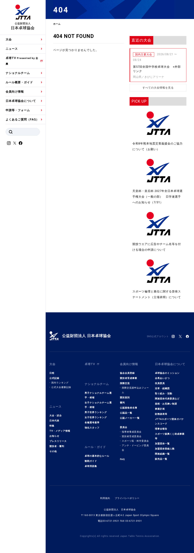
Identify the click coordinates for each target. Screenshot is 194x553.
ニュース (12, 48)
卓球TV (22, 60)
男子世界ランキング (96, 412)
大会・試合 (55, 415)
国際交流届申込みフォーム (135, 390)
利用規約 (105, 498)
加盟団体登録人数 (165, 448)
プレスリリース (58, 441)
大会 (9, 39)
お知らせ (54, 436)
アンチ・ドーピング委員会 (135, 447)
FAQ (122, 459)
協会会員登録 (127, 373)
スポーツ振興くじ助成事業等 (170, 436)
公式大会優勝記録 (61, 387)
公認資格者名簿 (128, 407)
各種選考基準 (92, 422)
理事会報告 (161, 428)
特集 (51, 425)
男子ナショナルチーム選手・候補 (98, 395)
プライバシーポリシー (127, 498)
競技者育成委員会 (132, 436)
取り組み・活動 (163, 393)
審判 (122, 402)
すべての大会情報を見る (158, 87)
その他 (53, 451)
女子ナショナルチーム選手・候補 (98, 404)
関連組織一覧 (162, 453)
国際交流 (125, 383)
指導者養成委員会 (132, 431)
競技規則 (125, 397)
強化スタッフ (92, 427)
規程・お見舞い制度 (166, 403)
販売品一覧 (161, 459)
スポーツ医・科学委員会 (135, 441)
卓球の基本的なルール (97, 456)
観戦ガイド (91, 461)
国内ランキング (60, 382)
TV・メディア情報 (59, 431)
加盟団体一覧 (162, 443)
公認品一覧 (126, 413)
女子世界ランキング (96, 417)
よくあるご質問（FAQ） (22, 119)
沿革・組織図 (162, 388)
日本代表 (54, 420)
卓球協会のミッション (167, 373)
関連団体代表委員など (167, 398)
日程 (51, 373)
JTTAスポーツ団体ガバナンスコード (169, 421)
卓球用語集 (91, 466)
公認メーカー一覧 (130, 418)
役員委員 (160, 383)
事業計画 (160, 409)
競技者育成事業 (128, 378)
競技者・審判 (56, 446)
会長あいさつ (162, 378)
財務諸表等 (161, 414)
